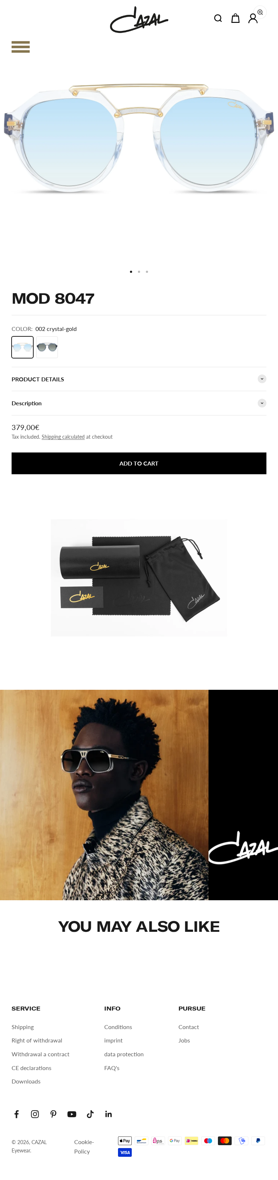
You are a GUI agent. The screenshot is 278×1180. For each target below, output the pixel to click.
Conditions (118, 1026)
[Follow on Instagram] (35, 1114)
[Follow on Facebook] (16, 1114)
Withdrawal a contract (41, 1053)
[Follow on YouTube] (72, 1114)
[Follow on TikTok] (90, 1114)
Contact (188, 1026)
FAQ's (111, 1067)
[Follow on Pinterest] (53, 1114)
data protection (124, 1053)
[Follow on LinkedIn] (109, 1114)
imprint (113, 1040)
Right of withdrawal (37, 1040)
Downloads (26, 1081)
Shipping (23, 1026)
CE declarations (31, 1067)
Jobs (184, 1040)
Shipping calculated (63, 437)
